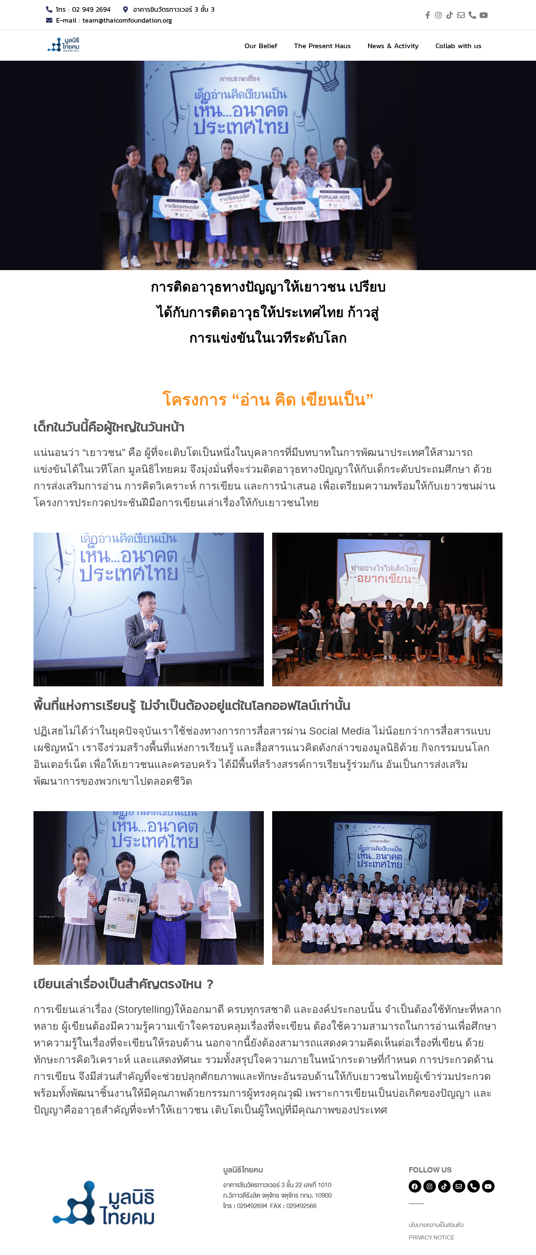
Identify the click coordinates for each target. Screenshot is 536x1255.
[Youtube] (488, 1186)
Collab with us (459, 45)
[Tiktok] (444, 1186)
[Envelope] (459, 1186)
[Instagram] (429, 1186)
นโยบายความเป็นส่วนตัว (436, 1225)
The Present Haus (322, 45)
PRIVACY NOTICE (431, 1237)
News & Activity (393, 45)
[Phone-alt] (473, 1186)
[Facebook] (415, 1186)
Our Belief (261, 45)
